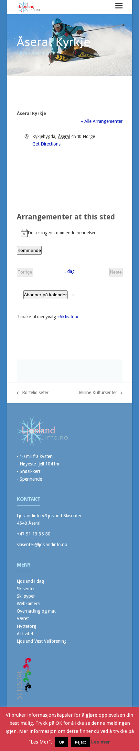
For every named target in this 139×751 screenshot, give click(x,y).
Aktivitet (25, 633)
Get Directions (46, 144)
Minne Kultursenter (98, 393)
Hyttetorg (26, 626)
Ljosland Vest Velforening (42, 641)
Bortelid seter (33, 393)
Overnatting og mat (36, 611)
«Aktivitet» (67, 316)
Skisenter (26, 588)
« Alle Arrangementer (102, 121)
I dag (69, 271)
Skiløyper (26, 596)
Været (23, 618)
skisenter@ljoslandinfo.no (42, 544)
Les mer (100, 742)
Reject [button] (80, 742)
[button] (119, 5)
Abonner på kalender (45, 294)
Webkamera (28, 603)
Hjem (22, 53)
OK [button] (61, 742)
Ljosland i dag (30, 581)
